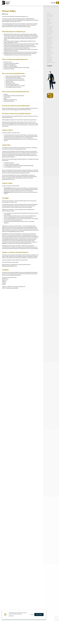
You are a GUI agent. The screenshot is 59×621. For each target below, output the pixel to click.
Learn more (11, 615)
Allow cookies (39, 614)
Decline (32, 614)
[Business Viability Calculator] (57, 3)
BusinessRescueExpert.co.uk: (22, 16)
